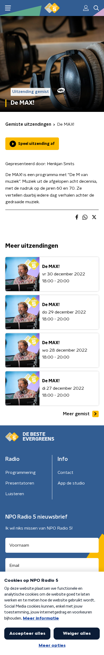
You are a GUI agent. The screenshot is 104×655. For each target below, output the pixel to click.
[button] (8, 8)
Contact (65, 472)
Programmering (20, 472)
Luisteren (14, 494)
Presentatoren (19, 483)
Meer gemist (76, 414)
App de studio (71, 483)
